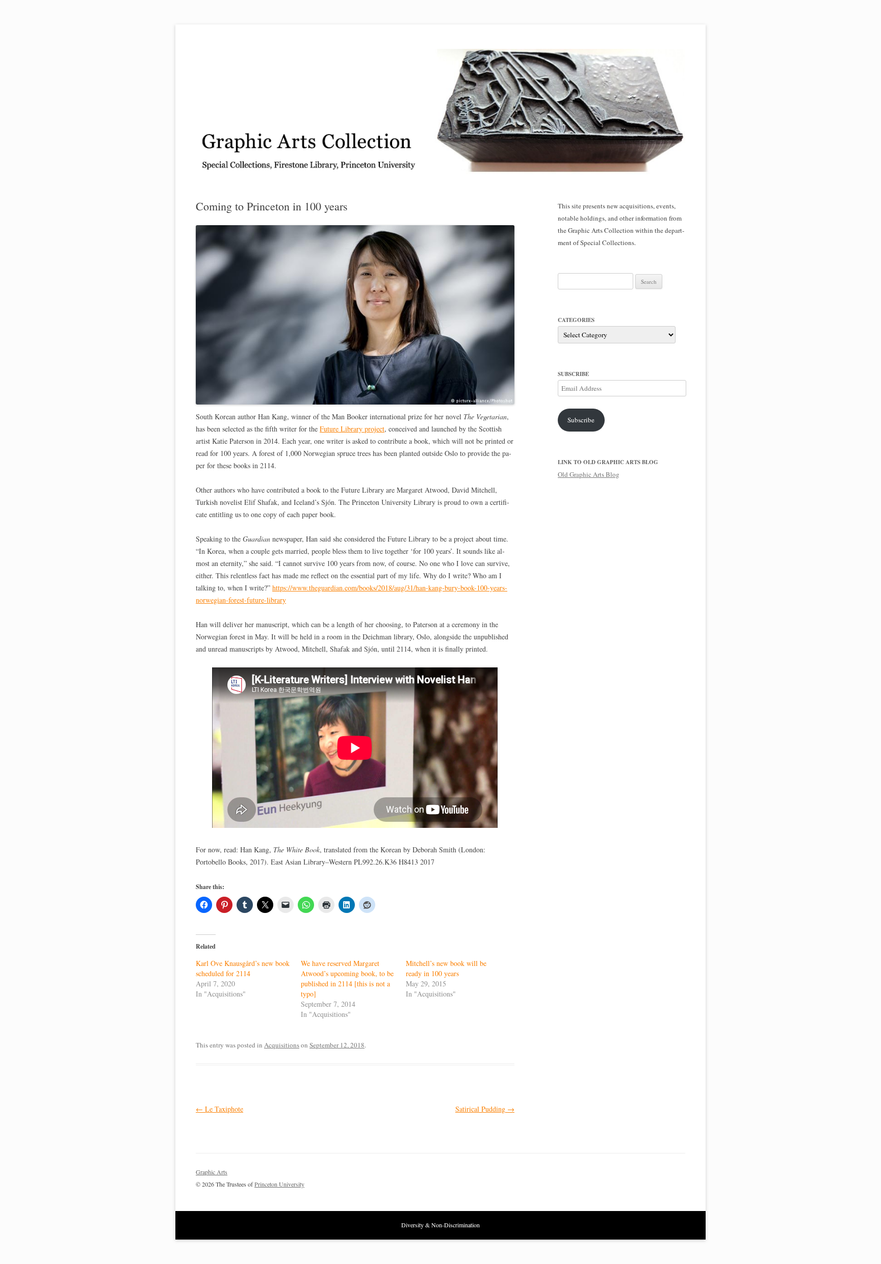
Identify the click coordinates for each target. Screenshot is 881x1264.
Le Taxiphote (219, 1109)
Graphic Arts (211, 1172)
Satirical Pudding (484, 1109)
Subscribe (580, 419)
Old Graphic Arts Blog (588, 474)
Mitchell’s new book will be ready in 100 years (446, 968)
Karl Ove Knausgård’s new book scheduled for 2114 (243, 968)
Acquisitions (281, 1045)
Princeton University (647, 1176)
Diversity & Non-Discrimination (440, 1225)
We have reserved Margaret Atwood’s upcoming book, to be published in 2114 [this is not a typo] (347, 978)
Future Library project (352, 429)
